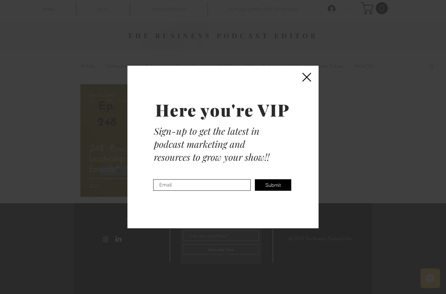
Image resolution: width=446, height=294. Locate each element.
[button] (306, 77)
